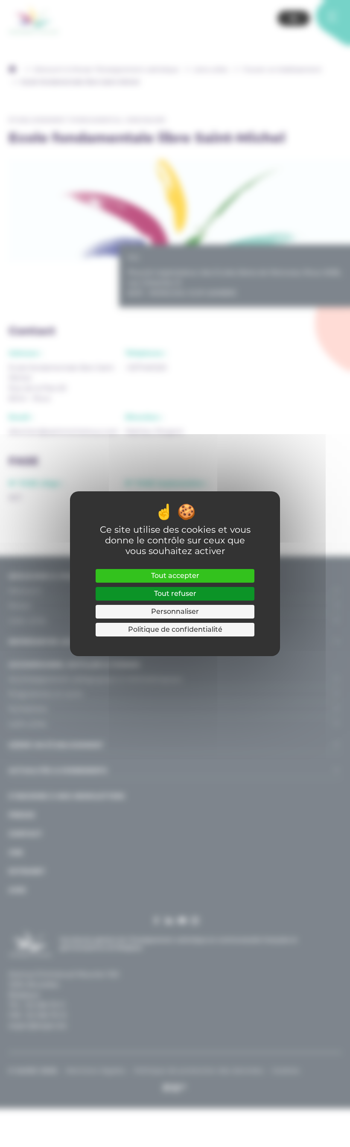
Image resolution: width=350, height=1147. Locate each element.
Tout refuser (175, 594)
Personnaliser (175, 611)
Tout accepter (175, 576)
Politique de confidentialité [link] (175, 629)
